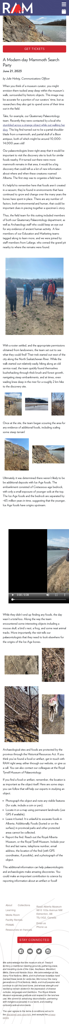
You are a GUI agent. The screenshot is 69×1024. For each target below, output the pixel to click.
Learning (11, 910)
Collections (24, 905)
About (9, 905)
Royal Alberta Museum (49, 906)
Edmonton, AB (44, 913)
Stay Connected (34, 940)
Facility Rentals (14, 919)
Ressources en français (19, 929)
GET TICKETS (34, 49)
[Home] (18, 3)
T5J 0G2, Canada (46, 917)
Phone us (41, 927)
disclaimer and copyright (19, 1014)
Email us (41, 923)
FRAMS (10, 924)
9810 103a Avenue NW (49, 910)
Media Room (13, 915)
